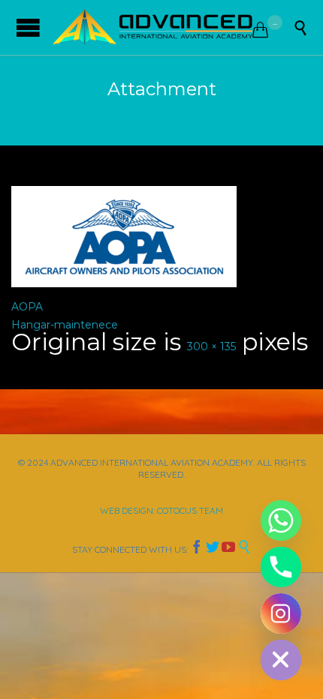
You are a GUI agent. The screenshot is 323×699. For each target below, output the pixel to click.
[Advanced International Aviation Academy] (152, 27)
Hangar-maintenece (64, 325)
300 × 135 (211, 346)
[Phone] (281, 567)
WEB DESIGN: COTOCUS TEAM (161, 510)
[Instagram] (281, 613)
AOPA (27, 307)
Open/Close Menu (28, 27)
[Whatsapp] (281, 520)
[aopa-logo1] (161, 236)
